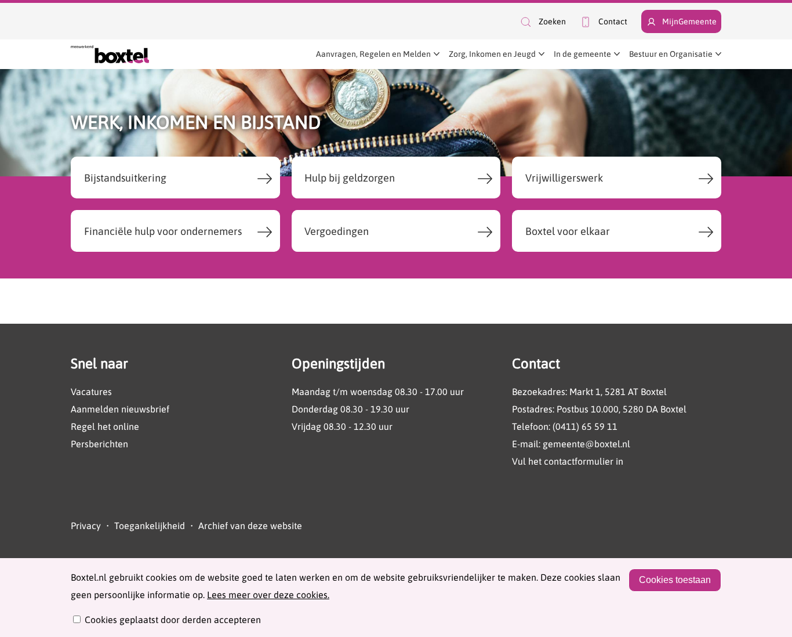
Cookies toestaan (675, 580)
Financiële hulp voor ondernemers (163, 231)
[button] (542, 22)
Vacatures (91, 391)
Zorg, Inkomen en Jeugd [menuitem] (492, 54)
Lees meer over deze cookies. (268, 594)
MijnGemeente (689, 21)
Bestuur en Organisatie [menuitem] (671, 54)
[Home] (110, 54)
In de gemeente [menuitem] (582, 54)
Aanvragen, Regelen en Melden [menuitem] (373, 54)
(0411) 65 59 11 (585, 426)
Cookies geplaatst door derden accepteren (173, 619)
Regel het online (105, 426)
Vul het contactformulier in (567, 461)
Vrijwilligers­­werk (564, 178)
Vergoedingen (336, 231)
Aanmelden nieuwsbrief (120, 409)
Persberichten (99, 444)
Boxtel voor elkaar (567, 231)
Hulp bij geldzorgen (349, 178)
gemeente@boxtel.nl (586, 444)
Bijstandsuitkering (125, 178)
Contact (612, 21)
